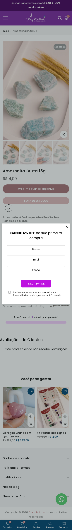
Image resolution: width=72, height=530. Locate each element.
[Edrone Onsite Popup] (36, 265)
